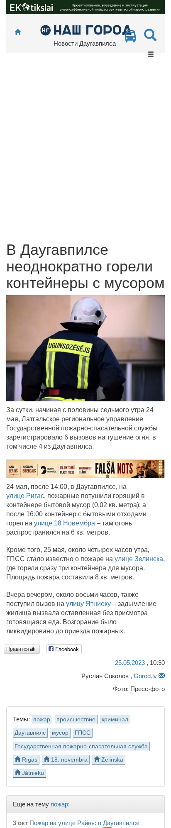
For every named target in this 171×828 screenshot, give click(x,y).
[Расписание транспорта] (130, 38)
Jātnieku (32, 773)
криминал (115, 719)
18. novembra (68, 760)
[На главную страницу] (18, 32)
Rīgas (28, 760)
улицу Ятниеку (88, 603)
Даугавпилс (30, 733)
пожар (41, 719)
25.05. (130, 662)
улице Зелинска (139, 558)
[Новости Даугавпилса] (85, 29)
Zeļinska (111, 760)
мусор (60, 733)
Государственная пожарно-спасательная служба (81, 746)
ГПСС (82, 733)
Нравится (18, 649)
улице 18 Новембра (64, 523)
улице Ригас (25, 495)
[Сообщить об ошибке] (162, 675)
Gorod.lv (145, 675)
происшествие (75, 719)
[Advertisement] (85, 151)
